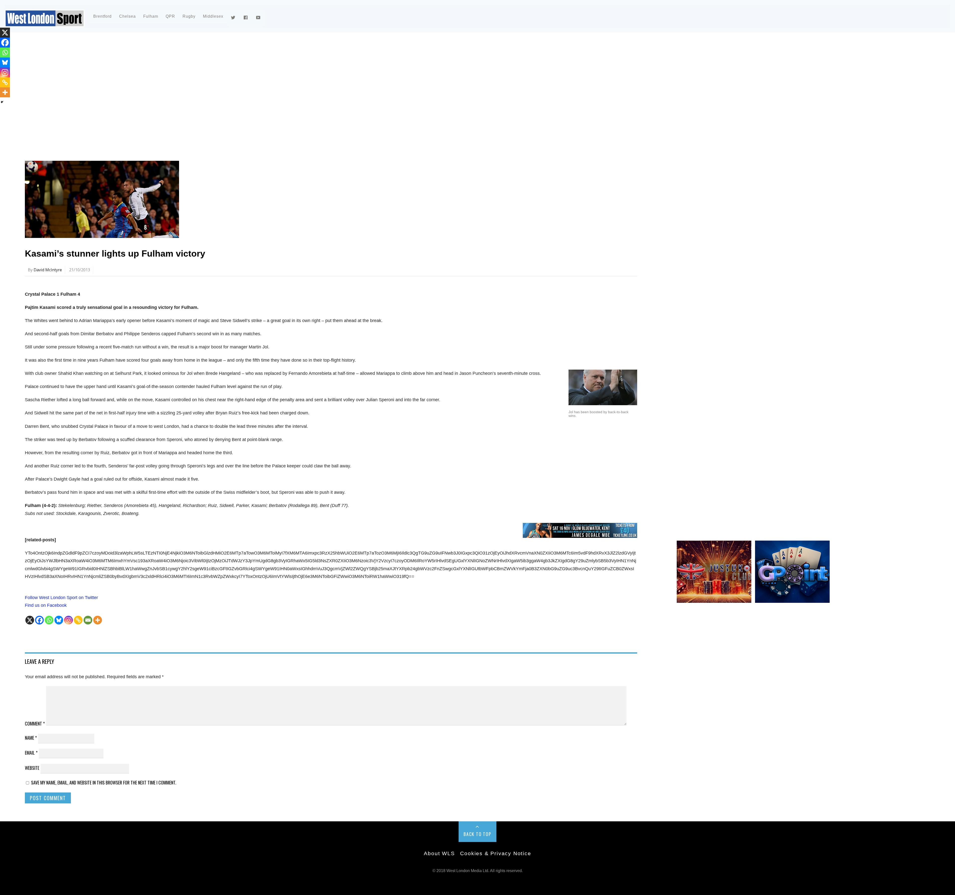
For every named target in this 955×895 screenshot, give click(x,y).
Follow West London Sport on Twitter (61, 597)
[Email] (88, 620)
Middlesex (213, 16)
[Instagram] (68, 620)
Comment (35, 723)
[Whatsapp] (49, 620)
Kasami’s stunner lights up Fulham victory (115, 253)
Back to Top (477, 834)
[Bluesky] (58, 620)
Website (32, 768)
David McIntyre (48, 270)
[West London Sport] (45, 23)
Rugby (189, 16)
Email (31, 752)
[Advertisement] (174, 80)
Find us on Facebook (46, 605)
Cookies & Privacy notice (495, 853)
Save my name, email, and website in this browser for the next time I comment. (103, 782)
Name (31, 737)
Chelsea (127, 16)
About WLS (439, 853)
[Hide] (2, 102)
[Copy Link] (78, 620)
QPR (170, 16)
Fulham (150, 16)
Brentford (102, 16)
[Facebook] (39, 620)
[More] (97, 620)
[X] (29, 620)
